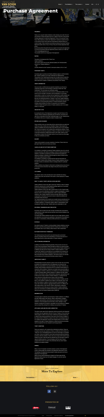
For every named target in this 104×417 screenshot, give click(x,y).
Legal (43, 415)
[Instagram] (98, 4)
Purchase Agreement (69, 415)
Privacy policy (49, 415)
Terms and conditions (58, 415)
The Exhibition (68, 4)
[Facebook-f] (96, 4)
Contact (87, 4)
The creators (78, 4)
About (59, 4)
